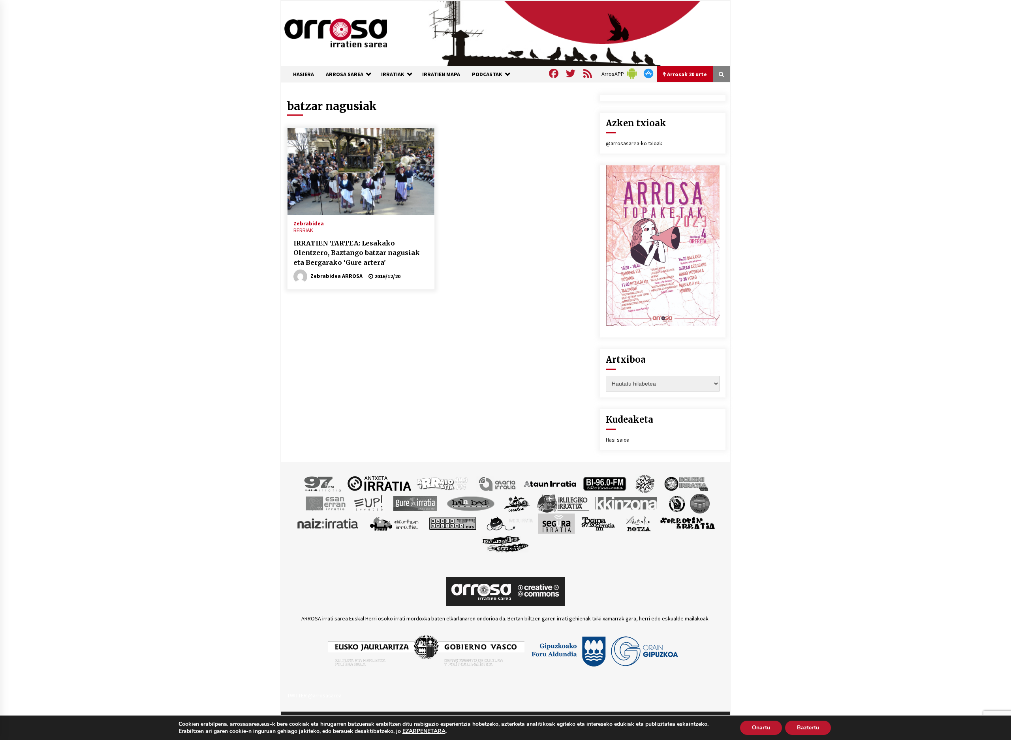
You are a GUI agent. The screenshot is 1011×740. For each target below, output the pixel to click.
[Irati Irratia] (517, 502)
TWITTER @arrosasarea (314, 695)
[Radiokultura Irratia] (453, 522)
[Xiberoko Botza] (638, 522)
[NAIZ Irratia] (328, 522)
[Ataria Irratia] (497, 483)
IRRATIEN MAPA (441, 74)
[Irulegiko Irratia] (563, 502)
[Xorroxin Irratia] (687, 522)
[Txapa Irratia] (598, 522)
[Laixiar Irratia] (700, 502)
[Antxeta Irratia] (379, 483)
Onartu (761, 727)
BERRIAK (303, 230)
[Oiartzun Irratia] (394, 522)
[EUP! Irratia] (369, 502)
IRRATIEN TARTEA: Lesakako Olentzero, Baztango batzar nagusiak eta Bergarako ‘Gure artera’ (356, 252)
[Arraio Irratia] (442, 483)
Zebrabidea (308, 223)
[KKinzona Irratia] (627, 502)
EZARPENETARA (423, 731)
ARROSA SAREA (344, 74)
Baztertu (808, 727)
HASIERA (303, 74)
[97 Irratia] (323, 483)
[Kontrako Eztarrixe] (676, 502)
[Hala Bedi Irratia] (470, 502)
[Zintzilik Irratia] (506, 543)
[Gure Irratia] (415, 502)
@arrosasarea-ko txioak (634, 143)
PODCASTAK (487, 74)
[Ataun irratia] (550, 483)
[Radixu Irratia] (509, 522)
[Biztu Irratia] (645, 483)
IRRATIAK (392, 74)
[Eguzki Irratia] (685, 483)
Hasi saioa (618, 439)
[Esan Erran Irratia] (325, 502)
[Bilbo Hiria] (604, 483)
